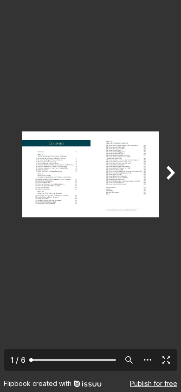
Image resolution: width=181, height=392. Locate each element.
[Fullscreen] (166, 360)
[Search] (129, 360)
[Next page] (170, 187)
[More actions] (147, 360)
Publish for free (153, 383)
